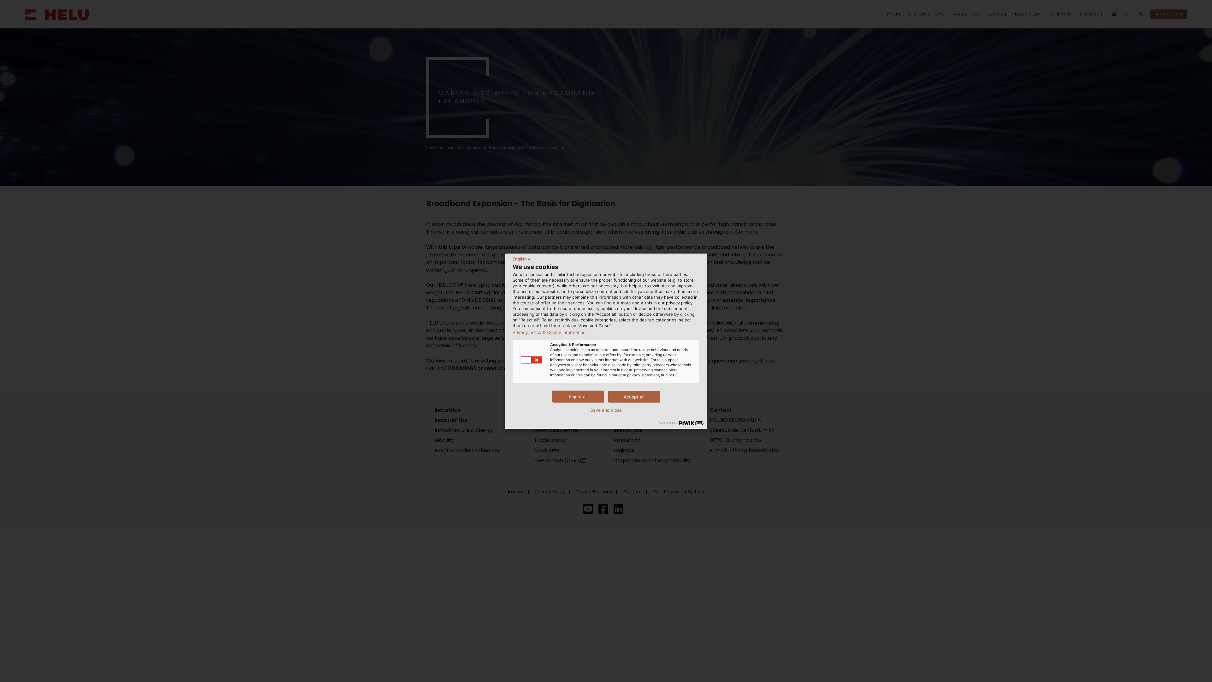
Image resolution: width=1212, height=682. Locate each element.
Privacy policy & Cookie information (549, 332)
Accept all (634, 396)
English (520, 258)
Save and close (606, 410)
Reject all (578, 396)
